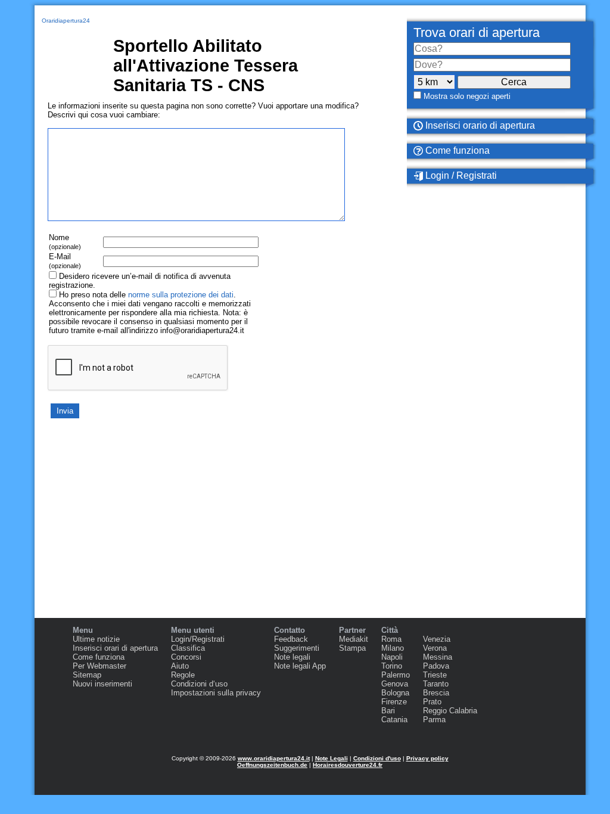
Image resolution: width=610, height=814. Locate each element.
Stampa (352, 648)
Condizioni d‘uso (199, 683)
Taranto (436, 683)
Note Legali (331, 758)
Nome (65, 241)
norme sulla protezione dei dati (181, 294)
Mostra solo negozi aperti (467, 96)
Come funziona (456, 150)
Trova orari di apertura (476, 32)
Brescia (436, 692)
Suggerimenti (296, 648)
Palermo (395, 674)
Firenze (394, 701)
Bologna (395, 692)
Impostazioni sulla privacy (216, 692)
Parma (434, 719)
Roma (391, 639)
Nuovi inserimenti (102, 683)
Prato (432, 701)
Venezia (436, 639)
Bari (388, 710)
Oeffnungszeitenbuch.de (272, 765)
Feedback (291, 639)
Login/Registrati (198, 639)
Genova (394, 683)
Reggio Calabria (450, 710)
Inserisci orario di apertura (479, 125)
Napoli (392, 657)
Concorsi (186, 657)
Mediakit (353, 639)
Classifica (188, 648)
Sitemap (87, 674)
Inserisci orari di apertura (115, 648)
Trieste (435, 674)
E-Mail (65, 260)
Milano (392, 648)
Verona (435, 648)
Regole (183, 674)
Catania (394, 719)
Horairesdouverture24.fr (347, 765)
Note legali (292, 657)
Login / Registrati (460, 175)
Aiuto (180, 665)
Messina (437, 657)
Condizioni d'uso (377, 758)
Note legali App (300, 665)
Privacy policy (427, 758)
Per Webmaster (99, 665)
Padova (436, 665)
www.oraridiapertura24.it (274, 758)
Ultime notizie (96, 639)
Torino (391, 665)
